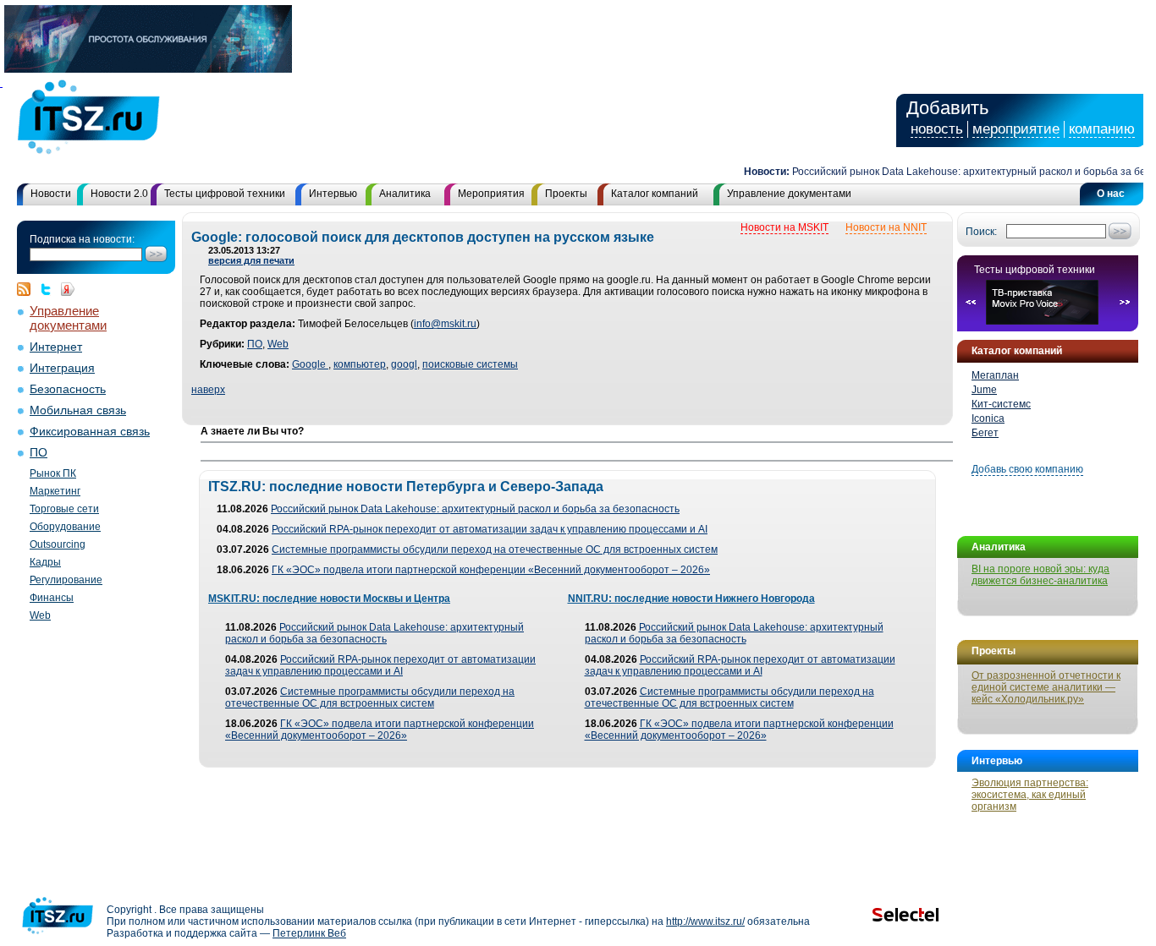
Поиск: (981, 232)
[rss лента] (28, 289)
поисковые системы (470, 364)
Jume (984, 390)
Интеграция (62, 368)
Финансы (52, 598)
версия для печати (251, 260)
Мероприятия (491, 194)
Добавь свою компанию (1027, 469)
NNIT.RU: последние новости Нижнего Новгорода (691, 598)
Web (40, 615)
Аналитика (405, 194)
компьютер (359, 364)
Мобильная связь (78, 410)
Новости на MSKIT (784, 227)
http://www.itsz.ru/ (705, 921)
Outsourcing (57, 544)
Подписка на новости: (82, 239)
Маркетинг (55, 491)
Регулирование (66, 580)
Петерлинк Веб (309, 933)
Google (310, 364)
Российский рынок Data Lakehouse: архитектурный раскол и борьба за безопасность (475, 509)
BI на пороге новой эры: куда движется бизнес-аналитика (1040, 575)
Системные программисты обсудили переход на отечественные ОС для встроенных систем (495, 549)
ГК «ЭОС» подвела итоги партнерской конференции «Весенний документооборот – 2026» (491, 570)
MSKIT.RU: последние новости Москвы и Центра (329, 598)
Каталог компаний (654, 194)
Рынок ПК (53, 473)
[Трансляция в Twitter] (50, 289)
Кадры (45, 562)
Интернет (56, 347)
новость (937, 129)
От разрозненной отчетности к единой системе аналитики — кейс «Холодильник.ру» (1046, 687)
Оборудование (65, 527)
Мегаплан (995, 375)
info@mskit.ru (445, 324)
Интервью (333, 194)
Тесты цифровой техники (224, 194)
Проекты (566, 194)
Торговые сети (64, 509)
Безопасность (68, 389)
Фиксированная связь (90, 431)
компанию (1102, 129)
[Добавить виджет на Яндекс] (67, 289)
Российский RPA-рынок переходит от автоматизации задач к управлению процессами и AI (489, 529)
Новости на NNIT (886, 227)
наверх (208, 390)
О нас (1111, 194)
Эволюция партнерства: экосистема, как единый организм (1030, 794)
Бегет (985, 433)
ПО (38, 452)
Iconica (988, 418)
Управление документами (789, 194)
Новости (50, 194)
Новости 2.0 (119, 194)
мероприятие (1016, 129)
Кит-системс (1001, 404)
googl (404, 364)
